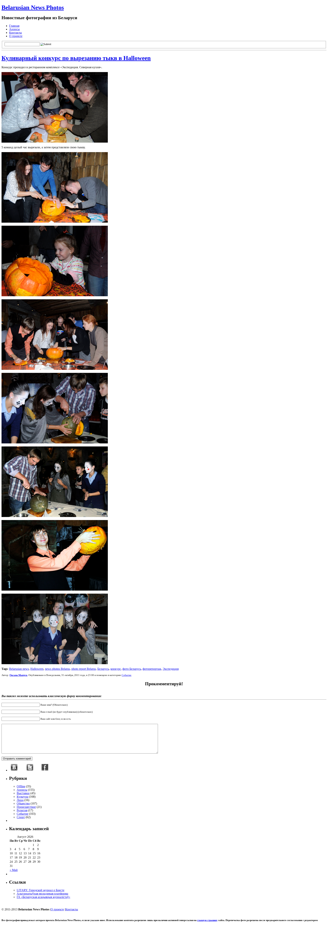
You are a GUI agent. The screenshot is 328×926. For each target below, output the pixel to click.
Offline (21, 786)
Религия (22, 810)
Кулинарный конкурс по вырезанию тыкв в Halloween (76, 58)
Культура (22, 796)
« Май (14, 870)
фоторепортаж (152, 668)
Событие (126, 675)
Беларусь (103, 668)
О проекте (15, 36)
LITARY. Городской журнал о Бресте (40, 890)
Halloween (36, 668)
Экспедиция (171, 668)
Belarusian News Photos (33, 7)
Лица (20, 800)
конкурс (115, 668)
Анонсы (14, 29)
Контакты (15, 32)
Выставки (23, 793)
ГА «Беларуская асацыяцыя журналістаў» (43, 897)
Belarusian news (19, 668)
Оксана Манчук (18, 675)
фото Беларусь (131, 668)
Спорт (21, 817)
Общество (23, 803)
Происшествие (26, 806)
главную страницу (207, 920)
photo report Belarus (83, 668)
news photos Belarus (57, 668)
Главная (14, 25)
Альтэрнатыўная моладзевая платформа (42, 893)
